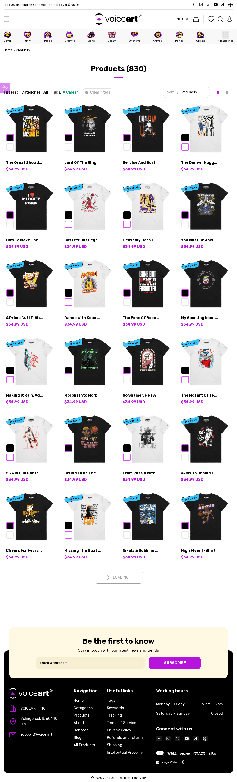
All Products (84, 745)
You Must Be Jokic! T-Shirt (199, 240)
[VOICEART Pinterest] (230, 4)
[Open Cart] (195, 19)
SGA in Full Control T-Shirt (24, 473)
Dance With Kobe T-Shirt (82, 318)
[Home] (118, 19)
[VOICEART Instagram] (201, 4)
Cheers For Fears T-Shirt (24, 550)
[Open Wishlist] (211, 19)
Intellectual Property (125, 752)
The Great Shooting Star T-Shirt (24, 162)
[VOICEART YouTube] (187, 738)
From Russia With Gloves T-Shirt (141, 473)
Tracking (114, 715)
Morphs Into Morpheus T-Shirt (82, 395)
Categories (83, 708)
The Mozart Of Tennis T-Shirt (199, 395)
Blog (77, 737)
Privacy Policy (119, 730)
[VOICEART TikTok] (223, 4)
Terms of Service (121, 723)
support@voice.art (36, 734)
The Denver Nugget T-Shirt (199, 162)
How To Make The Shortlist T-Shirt (24, 240)
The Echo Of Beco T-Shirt (141, 318)
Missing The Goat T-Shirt (82, 550)
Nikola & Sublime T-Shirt (141, 550)
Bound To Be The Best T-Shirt (82, 473)
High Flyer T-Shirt (198, 550)
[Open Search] (220, 19)
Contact (81, 730)
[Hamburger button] (6, 19)
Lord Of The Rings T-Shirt (82, 162)
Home (8, 50)
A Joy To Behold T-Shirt (199, 473)
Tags (111, 700)
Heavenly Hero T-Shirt (141, 240)
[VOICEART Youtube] (215, 4)
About (79, 723)
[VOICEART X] (208, 4)
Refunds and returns (125, 737)
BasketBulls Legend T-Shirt (82, 240)
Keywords (115, 708)
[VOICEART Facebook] (193, 4)
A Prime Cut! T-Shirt (24, 318)
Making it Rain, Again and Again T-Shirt (24, 395)
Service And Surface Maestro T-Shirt (141, 162)
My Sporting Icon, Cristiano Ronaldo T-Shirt (199, 318)
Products (82, 715)
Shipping (114, 745)
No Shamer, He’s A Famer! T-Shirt (141, 395)
